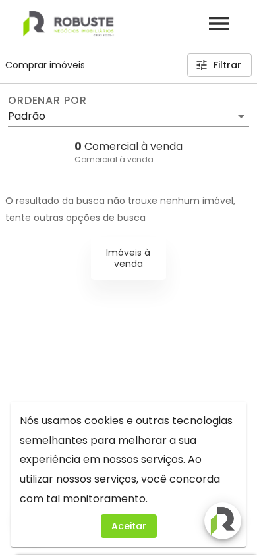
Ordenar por (47, 100)
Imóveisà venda (128, 258)
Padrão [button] (26, 116)
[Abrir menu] (219, 24)
